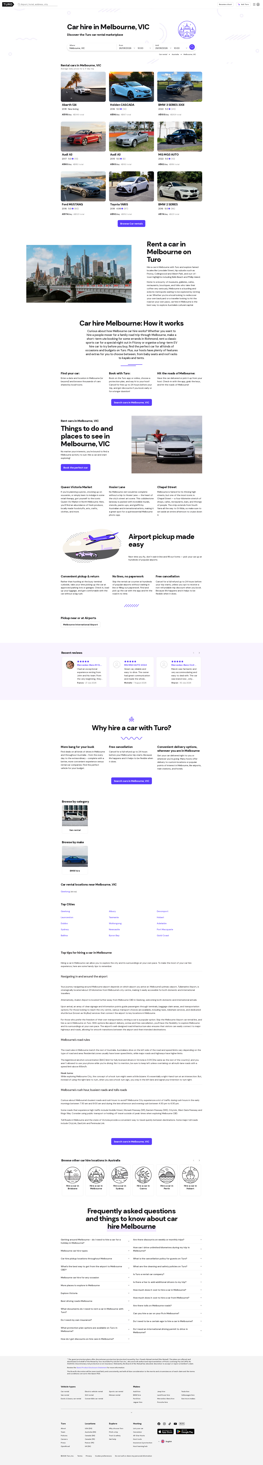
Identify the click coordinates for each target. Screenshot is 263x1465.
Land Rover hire (163, 1395)
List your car (138, 1428)
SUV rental (89, 1395)
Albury (112, 911)
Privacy (89, 1456)
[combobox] (39, 4)
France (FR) (89, 1443)
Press (63, 1443)
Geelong (69, 891)
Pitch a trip (113, 1432)
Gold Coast (163, 935)
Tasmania (114, 917)
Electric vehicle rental (94, 1391)
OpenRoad (65, 1446)
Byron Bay (114, 935)
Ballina (64, 935)
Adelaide (161, 923)
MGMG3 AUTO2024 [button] (135, 665)
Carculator (137, 1432)
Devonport (162, 911)
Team (63, 1432)
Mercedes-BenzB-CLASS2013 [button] (90, 665)
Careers (64, 1439)
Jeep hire (161, 1391)
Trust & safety (115, 1436)
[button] (39, 4)
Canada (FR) (90, 1439)
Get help (112, 1439)
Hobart (160, 917)
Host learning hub (140, 1446)
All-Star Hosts (139, 1436)
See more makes (188, 1399)
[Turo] (8, 4)
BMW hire (137, 1395)
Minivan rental (114, 1395)
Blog (182, 1423)
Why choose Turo (116, 1428)
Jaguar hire (137, 1402)
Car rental (163, 54)
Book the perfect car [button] (75, 467)
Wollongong (115, 923)
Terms (80, 1456)
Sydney (65, 929)
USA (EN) (88, 1428)
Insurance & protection (142, 1443)
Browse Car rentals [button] (131, 223)
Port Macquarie (165, 929)
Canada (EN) (90, 1436)
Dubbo (64, 923)
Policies (64, 1436)
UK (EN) (88, 1446)
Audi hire (136, 1391)
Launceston (67, 917)
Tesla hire (185, 1391)
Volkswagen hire (188, 1395)
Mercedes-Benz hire (165, 1399)
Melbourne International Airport (80, 624)
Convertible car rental (94, 1399)
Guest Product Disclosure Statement (92, 1368)
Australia (175, 54)
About (63, 1428)
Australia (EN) (90, 1432)
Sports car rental (116, 1391)
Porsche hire (162, 1402)
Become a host (225, 4)
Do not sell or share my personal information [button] (133, 1456)
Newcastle (114, 929)
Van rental (65, 1395)
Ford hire (136, 1399)
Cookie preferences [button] (103, 1456)
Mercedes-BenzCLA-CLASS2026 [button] (184, 665)
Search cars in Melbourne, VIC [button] (131, 402)
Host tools (137, 1439)
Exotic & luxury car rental (71, 1399)
